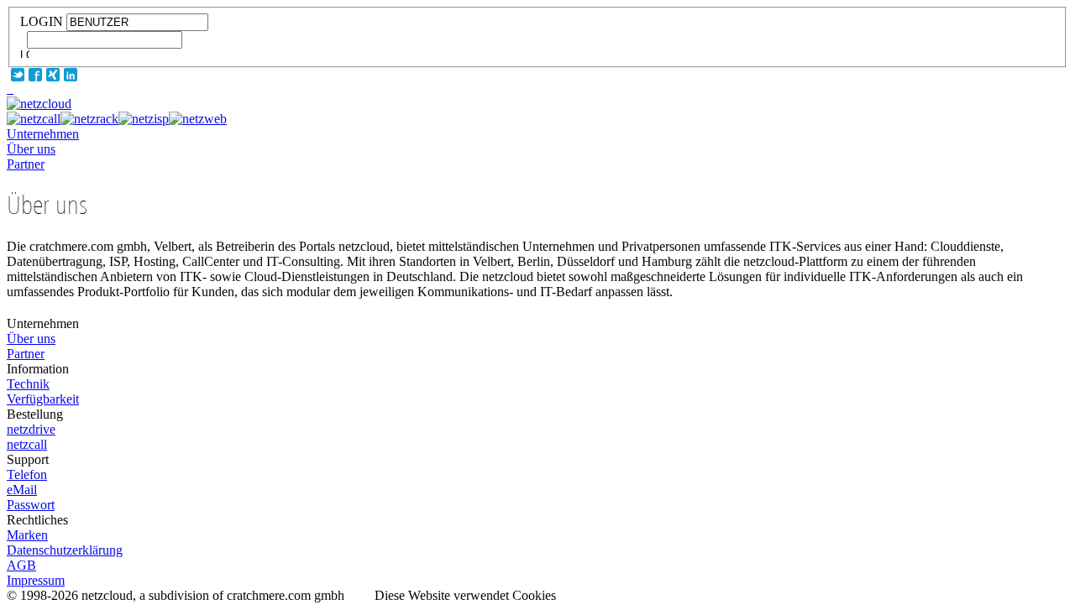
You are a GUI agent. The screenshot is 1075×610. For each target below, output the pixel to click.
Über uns (31, 149)
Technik (28, 384)
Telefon (27, 474)
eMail (22, 489)
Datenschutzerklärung (65, 550)
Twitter (17, 74)
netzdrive (31, 429)
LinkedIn (70, 74)
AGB (21, 565)
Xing (53, 74)
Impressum (36, 580)
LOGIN (41, 21)
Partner (26, 164)
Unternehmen (43, 134)
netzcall (27, 444)
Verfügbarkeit (43, 399)
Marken (27, 535)
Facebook (35, 74)
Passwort (31, 505)
